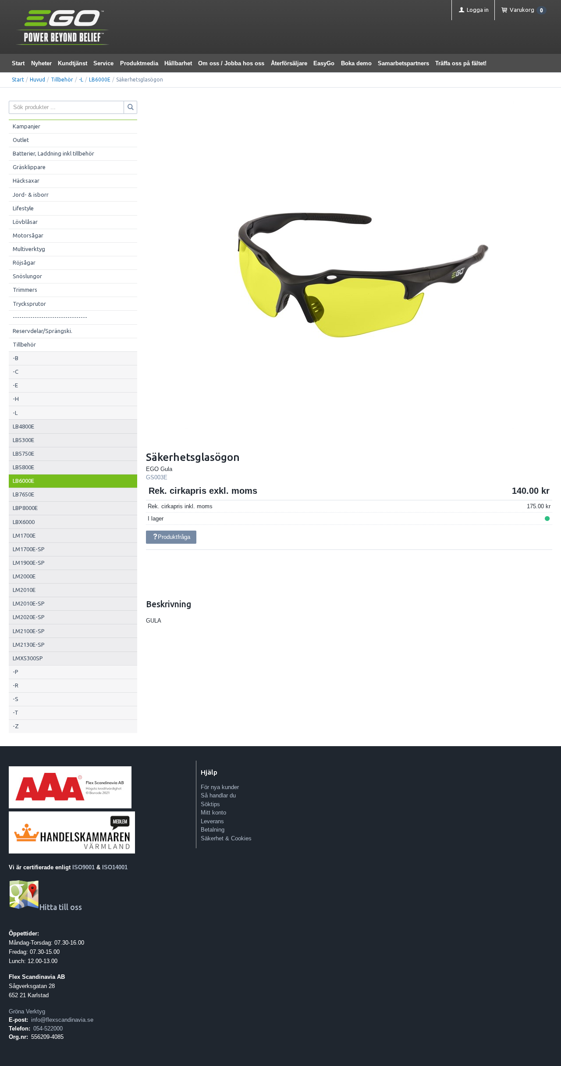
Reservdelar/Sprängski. (42, 331)
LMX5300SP (28, 658)
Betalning (212, 829)
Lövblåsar (25, 222)
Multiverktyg (29, 249)
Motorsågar (28, 235)
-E (15, 385)
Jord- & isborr (31, 194)
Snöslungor (27, 276)
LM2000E (24, 576)
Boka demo (356, 63)
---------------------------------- (50, 317)
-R (15, 685)
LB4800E (23, 426)
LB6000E (99, 79)
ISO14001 (115, 867)
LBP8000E (25, 508)
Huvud (37, 79)
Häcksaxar (26, 180)
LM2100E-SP (29, 631)
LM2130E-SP (29, 644)
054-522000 (48, 1028)
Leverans (212, 821)
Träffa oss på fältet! (460, 63)
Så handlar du (218, 795)
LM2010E (24, 590)
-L (81, 79)
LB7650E (23, 494)
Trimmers (25, 290)
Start (18, 63)
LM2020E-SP (29, 617)
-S (15, 699)
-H (16, 399)
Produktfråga (174, 537)
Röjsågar (24, 262)
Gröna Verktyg (27, 1011)
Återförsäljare (289, 63)
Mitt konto (213, 812)
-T (15, 712)
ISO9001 (83, 867)
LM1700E (24, 535)
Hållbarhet (178, 63)
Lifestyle (23, 208)
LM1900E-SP (29, 563)
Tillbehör (62, 79)
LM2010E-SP (29, 603)
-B (15, 358)
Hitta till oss (60, 907)
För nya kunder (220, 787)
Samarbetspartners (403, 63)
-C (15, 371)
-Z (16, 726)
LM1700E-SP (29, 549)
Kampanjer (26, 126)
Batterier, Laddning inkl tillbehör (53, 153)
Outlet (21, 140)
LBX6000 (24, 522)
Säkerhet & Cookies (226, 838)
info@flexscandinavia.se (62, 1019)
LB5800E (23, 467)
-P (15, 672)
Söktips (210, 804)
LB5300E (23, 440)
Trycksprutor (29, 304)
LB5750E (23, 453)
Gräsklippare (29, 167)
